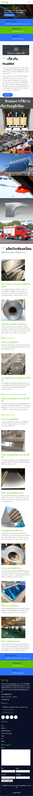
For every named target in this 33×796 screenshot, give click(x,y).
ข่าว (2, 738)
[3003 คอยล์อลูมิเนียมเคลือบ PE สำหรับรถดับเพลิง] (16, 232)
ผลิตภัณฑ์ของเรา (6, 731)
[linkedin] (11, 717)
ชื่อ (2, 768)
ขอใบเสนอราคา (9, 15)
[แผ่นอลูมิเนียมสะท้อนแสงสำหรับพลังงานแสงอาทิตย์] (16, 164)
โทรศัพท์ (18, 774)
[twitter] (3, 717)
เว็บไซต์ (3, 774)
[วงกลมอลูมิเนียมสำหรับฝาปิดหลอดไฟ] (16, 187)
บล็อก (2, 736)
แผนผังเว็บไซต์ (16, 792)
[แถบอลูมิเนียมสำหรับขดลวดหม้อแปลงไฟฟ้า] (16, 119)
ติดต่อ (2, 741)
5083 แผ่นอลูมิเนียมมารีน (12, 493)
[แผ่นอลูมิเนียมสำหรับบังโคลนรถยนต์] (16, 209)
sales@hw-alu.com (17, 31)
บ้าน (2, 725)
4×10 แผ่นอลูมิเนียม (10, 419)
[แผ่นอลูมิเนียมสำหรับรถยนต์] (16, 142)
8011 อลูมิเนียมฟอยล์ (10, 641)
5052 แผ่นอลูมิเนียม (9, 606)
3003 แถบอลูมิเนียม (9, 342)
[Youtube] (16, 717)
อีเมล (18, 768)
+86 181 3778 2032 (17, 39)
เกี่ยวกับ (3, 728)
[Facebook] (7, 717)
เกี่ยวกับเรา (8, 95)
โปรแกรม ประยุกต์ (6, 733)
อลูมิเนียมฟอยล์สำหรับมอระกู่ (13, 324)
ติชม (3, 747)
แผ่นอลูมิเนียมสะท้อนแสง (12, 530)
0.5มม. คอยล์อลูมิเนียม (11, 568)
